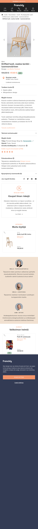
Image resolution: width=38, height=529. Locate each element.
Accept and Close (19, 377)
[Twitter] (28, 179)
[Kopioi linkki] (36, 179)
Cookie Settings (19, 383)
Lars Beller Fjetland (13, 69)
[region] (19, 441)
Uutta (5, 15)
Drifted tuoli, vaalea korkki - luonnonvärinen (16, 17)
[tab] (19, 133)
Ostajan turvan (25, 161)
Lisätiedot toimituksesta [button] (13, 82)
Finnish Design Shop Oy (14, 141)
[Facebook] (24, 179)
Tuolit (18, 15)
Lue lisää (18, 214)
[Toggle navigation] (5, 9)
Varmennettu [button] (27, 141)
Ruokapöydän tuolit (27, 15)
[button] (4, 39)
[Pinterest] (32, 179)
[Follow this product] (4, 232)
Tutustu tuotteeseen (8, 128)
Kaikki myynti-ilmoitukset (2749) (12, 149)
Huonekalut (12, 15)
